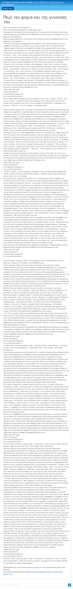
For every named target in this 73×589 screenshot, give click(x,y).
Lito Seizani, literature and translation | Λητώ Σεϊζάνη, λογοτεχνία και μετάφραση (32, 3)
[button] (8, 8)
